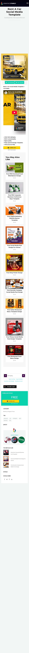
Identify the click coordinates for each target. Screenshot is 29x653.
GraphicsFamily (14, 435)
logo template (19, 379)
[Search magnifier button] (23, 375)
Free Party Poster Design (14, 272)
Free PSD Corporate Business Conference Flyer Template (14, 197)
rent (10, 420)
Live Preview (11, 82)
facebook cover (19, 381)
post (20, 418)
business (6, 418)
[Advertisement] (14, 35)
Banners (5, 411)
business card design (9, 381)
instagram (15, 418)
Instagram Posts (11, 411)
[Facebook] (4, 479)
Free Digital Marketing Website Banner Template (14, 218)
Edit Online (20, 82)
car (10, 418)
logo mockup (12, 379)
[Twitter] (7, 479)
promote (5, 420)
